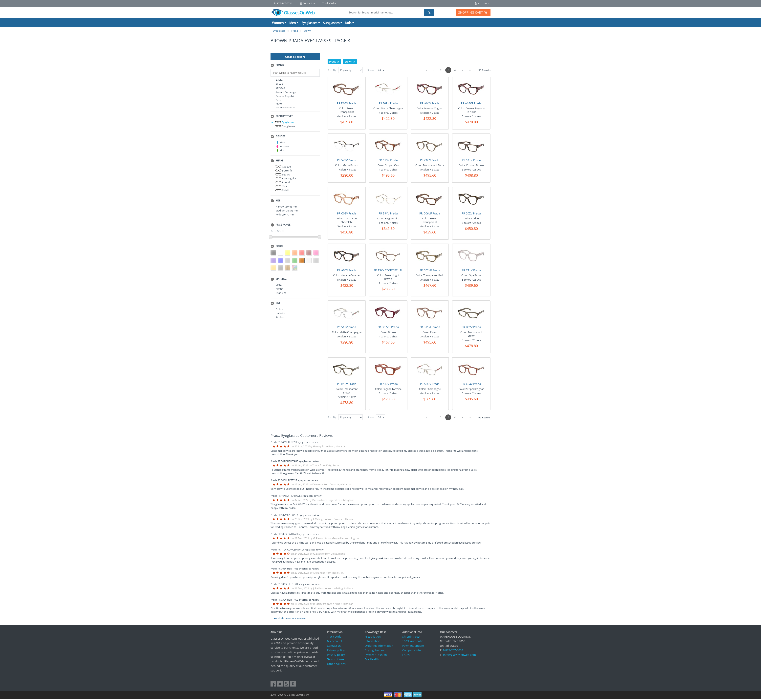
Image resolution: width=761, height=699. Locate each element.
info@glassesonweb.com (459, 655)
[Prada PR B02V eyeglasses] (471, 313)
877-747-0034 (284, 3)
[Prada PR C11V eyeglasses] (471, 256)
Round (285, 182)
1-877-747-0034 (453, 650)
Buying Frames (374, 650)
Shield (285, 190)
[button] (295, 65)
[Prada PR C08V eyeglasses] (346, 199)
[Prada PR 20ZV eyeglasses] (471, 199)
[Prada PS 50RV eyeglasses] (388, 89)
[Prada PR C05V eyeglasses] (429, 146)
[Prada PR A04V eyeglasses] (429, 89)
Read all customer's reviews (290, 618)
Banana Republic (285, 96)
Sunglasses (331, 23)
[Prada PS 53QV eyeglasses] (429, 370)
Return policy (336, 650)
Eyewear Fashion (376, 655)
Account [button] (483, 3)
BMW (278, 104)
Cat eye (286, 166)
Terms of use (335, 659)
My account (334, 641)
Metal (278, 285)
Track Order (329, 3)
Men (292, 23)
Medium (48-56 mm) (287, 210)
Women (278, 23)
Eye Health (372, 659)
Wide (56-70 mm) (285, 214)
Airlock (279, 84)
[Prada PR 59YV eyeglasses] (388, 199)
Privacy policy (336, 655)
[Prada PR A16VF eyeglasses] (471, 89)
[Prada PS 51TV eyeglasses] (346, 313)
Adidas (279, 80)
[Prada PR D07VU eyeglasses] (388, 313)
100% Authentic (412, 641)
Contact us (309, 3)
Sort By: (332, 70)
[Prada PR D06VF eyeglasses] (429, 199)
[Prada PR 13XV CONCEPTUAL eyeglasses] (388, 256)
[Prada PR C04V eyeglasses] (471, 370)
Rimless (279, 317)
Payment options (413, 646)
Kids (348, 23)
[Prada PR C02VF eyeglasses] (429, 256)
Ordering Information (379, 646)
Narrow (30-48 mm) (286, 206)
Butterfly (287, 170)
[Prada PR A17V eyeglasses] (388, 370)
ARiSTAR (280, 88)
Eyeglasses (309, 23)
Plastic (279, 289)
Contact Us (334, 646)
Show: (371, 70)
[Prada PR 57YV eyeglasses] (346, 146)
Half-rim (280, 313)
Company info (411, 650)
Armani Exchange (285, 92)
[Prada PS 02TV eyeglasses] (471, 146)
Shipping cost (411, 636)
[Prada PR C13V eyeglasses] (388, 146)
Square (285, 174)
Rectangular (288, 178)
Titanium (280, 293)
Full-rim (279, 309)
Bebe (278, 100)
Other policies (336, 664)
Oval (284, 186)
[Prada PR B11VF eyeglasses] (429, 313)
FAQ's (406, 655)
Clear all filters (295, 57)
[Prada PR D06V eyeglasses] (346, 89)
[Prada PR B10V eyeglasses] (346, 370)
